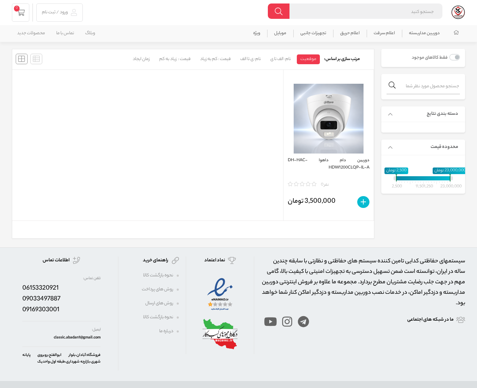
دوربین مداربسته (424, 33)
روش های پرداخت (157, 289)
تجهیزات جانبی (313, 33)
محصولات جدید (31, 33)
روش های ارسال (159, 303)
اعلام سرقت (384, 33)
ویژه (256, 33)
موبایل (280, 33)
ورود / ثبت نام (55, 12)
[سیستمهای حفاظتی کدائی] (458, 11)
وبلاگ (90, 33)
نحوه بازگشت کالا (158, 275)
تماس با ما (65, 33)
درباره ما (166, 331)
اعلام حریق (350, 33)
